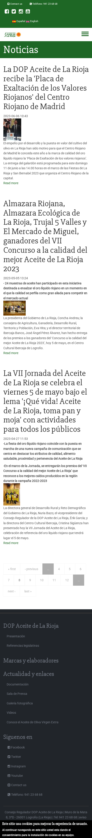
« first (12, 569)
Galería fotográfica (20, 703)
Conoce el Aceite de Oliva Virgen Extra (33, 722)
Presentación (16, 636)
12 (67, 580)
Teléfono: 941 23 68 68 (44, 3)
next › (11, 591)
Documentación (18, 684)
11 (54, 580)
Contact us (16, 3)
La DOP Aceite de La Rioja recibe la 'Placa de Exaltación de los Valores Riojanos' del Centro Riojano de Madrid (46, 88)
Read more (10, 183)
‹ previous (31, 569)
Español (20, 21)
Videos (11, 712)
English (33, 21)
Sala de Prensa (17, 693)
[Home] (12, 34)
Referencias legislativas (23, 645)
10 (42, 580)
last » (28, 591)
